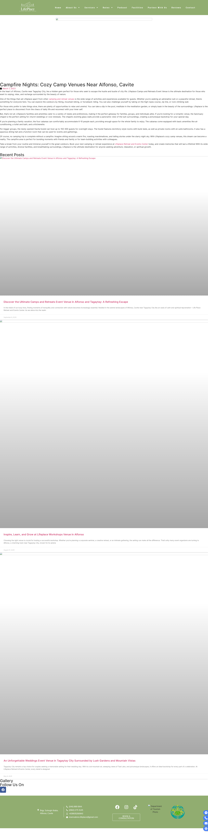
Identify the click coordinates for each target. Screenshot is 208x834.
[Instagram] (126, 807)
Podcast (122, 7)
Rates (106, 7)
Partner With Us (157, 7)
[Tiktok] (135, 807)
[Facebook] (3, 790)
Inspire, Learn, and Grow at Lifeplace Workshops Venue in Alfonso (44, 534)
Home (58, 7)
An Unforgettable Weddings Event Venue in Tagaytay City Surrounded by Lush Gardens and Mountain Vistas (69, 760)
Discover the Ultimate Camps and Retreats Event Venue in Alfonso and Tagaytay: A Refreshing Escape (66, 301)
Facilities (137, 7)
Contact (190, 7)
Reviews (176, 7)
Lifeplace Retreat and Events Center (132, 144)
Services (89, 7)
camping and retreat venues (61, 99)
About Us (71, 7)
